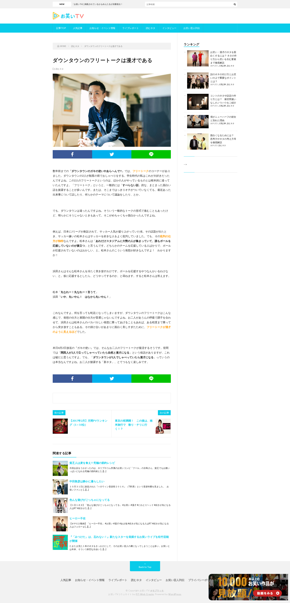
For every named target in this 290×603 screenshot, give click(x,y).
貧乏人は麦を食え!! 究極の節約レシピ (92, 462)
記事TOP (61, 28)
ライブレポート (130, 28)
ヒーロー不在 (77, 518)
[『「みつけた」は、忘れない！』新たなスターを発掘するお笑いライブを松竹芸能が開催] (60, 542)
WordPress (174, 594)
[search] (234, 4)
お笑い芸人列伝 (191, 28)
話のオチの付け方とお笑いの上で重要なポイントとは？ (223, 78)
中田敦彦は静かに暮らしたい (86, 481)
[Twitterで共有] (112, 154)
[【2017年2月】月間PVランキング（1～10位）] (60, 426)
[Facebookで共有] (72, 154)
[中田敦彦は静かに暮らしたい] (60, 486)
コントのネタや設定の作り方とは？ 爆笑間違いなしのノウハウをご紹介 (223, 99)
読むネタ (150, 28)
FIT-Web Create (145, 594)
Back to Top (145, 567)
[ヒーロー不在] (60, 523)
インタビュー (169, 28)
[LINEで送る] (151, 154)
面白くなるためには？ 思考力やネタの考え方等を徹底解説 (223, 139)
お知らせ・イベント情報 (102, 28)
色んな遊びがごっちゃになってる (89, 499)
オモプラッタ (157, 590)
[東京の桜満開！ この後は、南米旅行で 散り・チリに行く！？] (163, 426)
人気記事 (77, 28)
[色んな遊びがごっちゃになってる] (60, 505)
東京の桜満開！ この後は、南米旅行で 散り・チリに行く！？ (134, 424)
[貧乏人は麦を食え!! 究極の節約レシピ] (60, 468)
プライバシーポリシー (201, 579)
